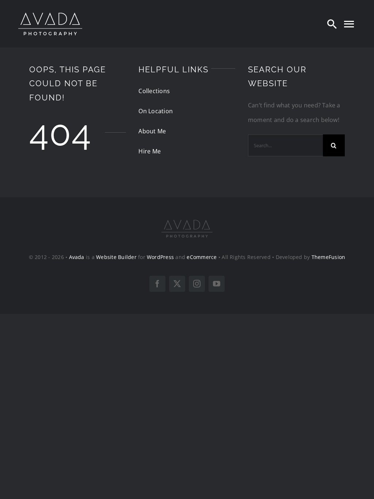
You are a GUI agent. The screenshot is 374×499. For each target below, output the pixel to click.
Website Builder (116, 257)
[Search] (332, 23)
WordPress (160, 257)
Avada (76, 257)
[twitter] (177, 284)
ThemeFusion (329, 257)
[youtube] (217, 284)
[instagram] (197, 284)
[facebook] (157, 284)
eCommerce (202, 257)
